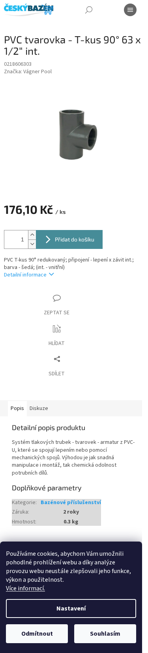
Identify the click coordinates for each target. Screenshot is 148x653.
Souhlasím (105, 633)
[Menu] (130, 10)
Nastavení (71, 608)
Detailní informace (25, 275)
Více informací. (25, 588)
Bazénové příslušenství (71, 502)
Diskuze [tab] (39, 408)
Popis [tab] (17, 408)
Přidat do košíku (74, 239)
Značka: (28, 72)
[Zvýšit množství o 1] (32, 234)
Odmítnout (37, 633)
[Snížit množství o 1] (32, 244)
